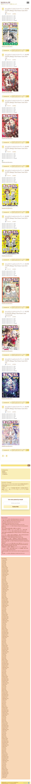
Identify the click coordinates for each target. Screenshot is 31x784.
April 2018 (4, 689)
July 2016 (4, 716)
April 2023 (4, 611)
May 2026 (4, 563)
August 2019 (4, 668)
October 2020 (4, 650)
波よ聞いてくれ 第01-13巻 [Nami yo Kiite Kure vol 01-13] (13, 553)
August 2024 (4, 591)
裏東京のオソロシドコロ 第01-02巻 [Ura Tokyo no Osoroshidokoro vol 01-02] (15, 526)
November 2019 (5, 664)
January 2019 (4, 677)
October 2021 (4, 635)
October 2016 (4, 712)
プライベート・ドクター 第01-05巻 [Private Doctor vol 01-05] (14, 531)
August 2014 (4, 746)
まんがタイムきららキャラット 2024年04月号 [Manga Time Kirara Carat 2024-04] (17, 56)
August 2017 (4, 699)
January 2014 (4, 755)
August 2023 (4, 606)
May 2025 (4, 579)
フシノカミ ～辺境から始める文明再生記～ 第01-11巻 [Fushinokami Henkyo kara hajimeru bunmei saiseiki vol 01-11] (15, 535)
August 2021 (4, 637)
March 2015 (4, 737)
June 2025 (4, 578)
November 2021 (5, 633)
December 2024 (5, 585)
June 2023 (4, 609)
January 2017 (4, 708)
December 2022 (5, 616)
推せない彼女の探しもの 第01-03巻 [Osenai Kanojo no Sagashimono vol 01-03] (15, 541)
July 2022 (4, 623)
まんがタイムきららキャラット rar (18, 49)
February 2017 (5, 707)
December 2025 (5, 570)
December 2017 (5, 694)
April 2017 (4, 704)
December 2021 (5, 632)
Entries (3, 783)
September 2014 (5, 745)
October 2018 (4, 681)
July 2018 (4, 685)
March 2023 (4, 613)
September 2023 (5, 605)
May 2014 (4, 750)
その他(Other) (4, 474)
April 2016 (4, 720)
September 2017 (5, 698)
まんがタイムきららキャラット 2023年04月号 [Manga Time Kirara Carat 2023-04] (17, 360)
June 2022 (4, 624)
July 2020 (4, 654)
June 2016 (4, 717)
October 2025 (4, 572)
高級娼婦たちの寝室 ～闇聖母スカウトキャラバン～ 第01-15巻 (14, 546)
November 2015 (5, 726)
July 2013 (4, 763)
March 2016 (4, 721)
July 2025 (4, 576)
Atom (7, 783)
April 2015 (4, 735)
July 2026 (4, 561)
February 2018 (5, 691)
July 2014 (4, 747)
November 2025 (5, 571)
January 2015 (4, 739)
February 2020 (5, 660)
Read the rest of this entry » (7, 46)
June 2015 (4, 733)
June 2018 (4, 686)
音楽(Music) (4, 472)
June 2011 (4, 777)
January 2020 (4, 662)
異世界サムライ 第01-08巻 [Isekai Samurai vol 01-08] (12, 537)
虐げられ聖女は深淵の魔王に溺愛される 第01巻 (11, 528)
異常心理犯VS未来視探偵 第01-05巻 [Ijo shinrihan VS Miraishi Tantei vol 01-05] (15, 533)
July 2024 (4, 592)
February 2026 (5, 567)
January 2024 (4, 600)
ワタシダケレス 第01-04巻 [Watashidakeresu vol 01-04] (13, 519)
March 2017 (4, 706)
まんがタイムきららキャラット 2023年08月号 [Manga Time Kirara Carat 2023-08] (17, 218)
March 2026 (4, 566)
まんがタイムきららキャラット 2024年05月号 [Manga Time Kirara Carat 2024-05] (17, 10)
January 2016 (4, 724)
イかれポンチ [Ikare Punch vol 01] (8, 549)
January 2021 (4, 646)
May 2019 (4, 672)
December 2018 (5, 679)
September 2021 (5, 636)
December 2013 (5, 756)
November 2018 (5, 680)
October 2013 (4, 759)
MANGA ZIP (4, 782)
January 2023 (4, 615)
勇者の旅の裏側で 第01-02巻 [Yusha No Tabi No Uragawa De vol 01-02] (15, 552)
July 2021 (4, 638)
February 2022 (5, 629)
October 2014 (4, 743)
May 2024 (4, 594)
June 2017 (4, 702)
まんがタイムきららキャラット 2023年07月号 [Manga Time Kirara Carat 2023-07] (17, 265)
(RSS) (5, 783)
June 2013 (4, 764)
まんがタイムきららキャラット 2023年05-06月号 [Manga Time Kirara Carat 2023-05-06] (17, 313)
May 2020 (4, 657)
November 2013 (5, 757)
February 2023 (5, 614)
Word (15, 782)
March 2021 (4, 644)
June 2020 (4, 655)
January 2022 (4, 631)
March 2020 (4, 659)
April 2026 (4, 565)
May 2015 (4, 734)
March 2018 (4, 690)
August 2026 (4, 560)
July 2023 (4, 607)
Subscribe (15, 506)
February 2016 (5, 723)
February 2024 (5, 598)
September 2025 (5, 574)
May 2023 (4, 610)
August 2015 (4, 730)
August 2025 (4, 575)
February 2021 (5, 645)
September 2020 (5, 651)
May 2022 (4, 625)
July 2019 (4, 669)
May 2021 (4, 641)
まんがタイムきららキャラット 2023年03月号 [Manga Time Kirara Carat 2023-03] (17, 408)
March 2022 (4, 628)
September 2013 (5, 760)
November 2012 (5, 773)
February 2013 (5, 769)
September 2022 (5, 620)
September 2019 (5, 667)
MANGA (14, 13)
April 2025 (4, 580)
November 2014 (5, 742)
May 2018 (4, 688)
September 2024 (5, 589)
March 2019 (4, 675)
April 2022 (4, 627)
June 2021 (4, 640)
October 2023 (4, 603)
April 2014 (4, 751)
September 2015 (5, 729)
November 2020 (5, 649)
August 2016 (4, 715)
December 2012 (5, 772)
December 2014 (5, 741)
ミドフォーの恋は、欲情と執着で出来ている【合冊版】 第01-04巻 (15, 548)
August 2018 (4, 684)
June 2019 (4, 671)
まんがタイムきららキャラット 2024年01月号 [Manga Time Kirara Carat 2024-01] (17, 172)
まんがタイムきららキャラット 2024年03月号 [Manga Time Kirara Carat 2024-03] (17, 102)
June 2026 (4, 562)
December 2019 (5, 663)
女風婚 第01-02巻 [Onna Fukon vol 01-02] (10, 523)
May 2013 (4, 765)
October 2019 (4, 666)
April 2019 (4, 673)
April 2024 (4, 596)
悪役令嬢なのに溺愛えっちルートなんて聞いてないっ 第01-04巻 (14, 529)
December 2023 (5, 601)
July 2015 (4, 732)
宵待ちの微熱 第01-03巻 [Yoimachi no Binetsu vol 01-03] (13, 524)
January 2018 (4, 693)
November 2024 (5, 587)
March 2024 (4, 597)
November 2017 (5, 695)
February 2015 (5, 738)
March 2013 (4, 768)
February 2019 (5, 676)
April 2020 (4, 658)
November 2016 (5, 711)
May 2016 (4, 719)
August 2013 (4, 761)
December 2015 (5, 725)
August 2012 (4, 776)
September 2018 (5, 682)
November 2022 (5, 618)
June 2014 (4, 748)
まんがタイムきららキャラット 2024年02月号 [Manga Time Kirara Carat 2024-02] (17, 148)
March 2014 (4, 752)
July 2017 (4, 701)
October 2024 (4, 588)
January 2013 (4, 770)
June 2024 (4, 593)
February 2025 (5, 583)
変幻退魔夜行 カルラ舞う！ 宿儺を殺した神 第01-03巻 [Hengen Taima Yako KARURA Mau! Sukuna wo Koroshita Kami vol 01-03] (14, 539)
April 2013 (4, 767)
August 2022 (4, 622)
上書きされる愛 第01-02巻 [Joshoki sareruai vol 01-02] (13, 520)
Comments (12, 783)
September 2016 (5, 713)
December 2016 (5, 710)
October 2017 (4, 697)
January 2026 (4, 569)
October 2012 (4, 774)
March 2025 (4, 582)
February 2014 (5, 754)
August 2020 (4, 653)
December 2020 (5, 647)
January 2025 (4, 584)
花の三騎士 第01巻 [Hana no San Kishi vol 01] (11, 521)
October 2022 (4, 619)
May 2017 (4, 703)
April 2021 (4, 642)
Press (17, 782)
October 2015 (4, 728)
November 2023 (5, 602)
